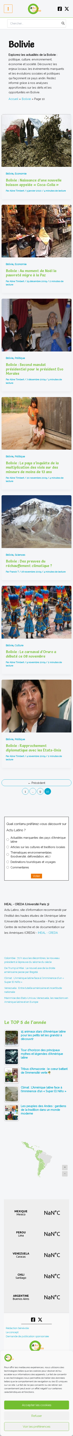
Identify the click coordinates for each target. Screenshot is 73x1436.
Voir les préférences (36, 1426)
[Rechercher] (63, 23)
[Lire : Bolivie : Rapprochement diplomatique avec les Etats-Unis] (36, 706)
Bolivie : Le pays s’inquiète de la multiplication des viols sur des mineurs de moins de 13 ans (32, 467)
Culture (19, 645)
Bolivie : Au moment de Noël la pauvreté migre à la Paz (31, 273)
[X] (66, 8)
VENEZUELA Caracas (36, 1255)
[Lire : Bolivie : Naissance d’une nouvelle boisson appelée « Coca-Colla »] (36, 140)
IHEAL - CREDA (48, 932)
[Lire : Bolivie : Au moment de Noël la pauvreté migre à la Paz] (36, 231)
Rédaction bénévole (17, 1328)
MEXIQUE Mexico (36, 1212)
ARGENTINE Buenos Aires (36, 1297)
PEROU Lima (36, 1234)
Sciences (20, 554)
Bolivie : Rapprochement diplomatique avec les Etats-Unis (33, 747)
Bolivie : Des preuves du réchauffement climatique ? (29, 563)
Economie (20, 173)
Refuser (36, 1416)
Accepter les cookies (36, 1405)
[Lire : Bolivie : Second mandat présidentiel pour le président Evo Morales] (36, 325)
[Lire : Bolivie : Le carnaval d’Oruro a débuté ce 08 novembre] (36, 612)
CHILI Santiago (36, 1276)
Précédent (36, 782)
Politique (20, 358)
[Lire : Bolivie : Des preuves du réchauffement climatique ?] (36, 521)
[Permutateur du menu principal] (8, 8)
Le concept (12, 1332)
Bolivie (9, 173)
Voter (36, 876)
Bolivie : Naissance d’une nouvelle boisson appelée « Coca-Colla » (34, 182)
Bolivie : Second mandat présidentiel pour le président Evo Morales (34, 369)
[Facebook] (59, 8)
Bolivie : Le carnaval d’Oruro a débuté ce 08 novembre (31, 654)
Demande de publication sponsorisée (27, 1336)
